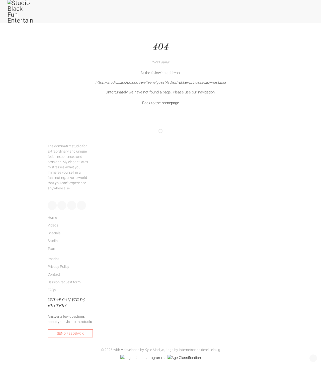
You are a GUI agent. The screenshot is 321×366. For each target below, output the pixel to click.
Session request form (64, 282)
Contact (54, 274)
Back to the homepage (160, 103)
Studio (53, 241)
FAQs (52, 290)
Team (52, 249)
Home (52, 217)
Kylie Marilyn (154, 350)
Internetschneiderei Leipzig (199, 350)
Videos (53, 225)
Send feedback (70, 333)
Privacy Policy (58, 267)
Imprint (53, 259)
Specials (54, 233)
